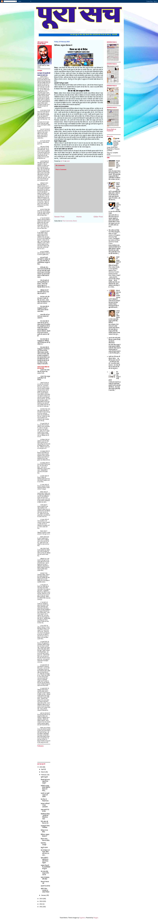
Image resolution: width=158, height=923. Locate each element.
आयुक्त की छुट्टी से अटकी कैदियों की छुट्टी (45, 867)
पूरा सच (117, 138)
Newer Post (59, 217)
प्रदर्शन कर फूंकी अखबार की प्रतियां (45, 794)
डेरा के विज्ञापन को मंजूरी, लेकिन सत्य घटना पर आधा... (45, 852)
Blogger (95, 917)
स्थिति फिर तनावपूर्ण (43, 843)
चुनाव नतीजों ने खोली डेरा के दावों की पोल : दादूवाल (45, 860)
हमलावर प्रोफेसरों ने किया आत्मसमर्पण (45, 805)
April (42, 769)
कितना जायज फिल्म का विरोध (45, 839)
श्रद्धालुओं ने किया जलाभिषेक (45, 826)
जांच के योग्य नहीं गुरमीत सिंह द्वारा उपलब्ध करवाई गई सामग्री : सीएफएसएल (114, 340)
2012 (41, 904)
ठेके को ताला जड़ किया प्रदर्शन (118, 293)
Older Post (98, 217)
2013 (41, 901)
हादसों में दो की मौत (45, 886)
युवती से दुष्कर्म (44, 777)
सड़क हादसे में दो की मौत (45, 810)
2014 (41, 898)
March (43, 772)
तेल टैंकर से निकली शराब (44, 800)
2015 (41, 767)
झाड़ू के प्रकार (44, 847)
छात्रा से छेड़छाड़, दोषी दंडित (45, 878)
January (43, 895)
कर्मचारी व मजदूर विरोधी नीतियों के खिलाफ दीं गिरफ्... (45, 788)
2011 (41, 906)
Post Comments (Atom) (70, 221)
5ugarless (82, 917)
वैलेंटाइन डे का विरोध (44, 831)
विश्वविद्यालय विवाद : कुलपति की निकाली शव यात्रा (45, 816)
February (44, 774)
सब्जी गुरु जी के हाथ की (114, 356)
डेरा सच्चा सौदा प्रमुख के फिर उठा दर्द (45, 873)
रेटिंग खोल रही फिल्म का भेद (44, 822)
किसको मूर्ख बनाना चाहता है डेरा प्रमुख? (45, 781)
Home (79, 217)
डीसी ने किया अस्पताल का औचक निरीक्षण (45, 890)
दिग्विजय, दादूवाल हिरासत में (45, 835)
